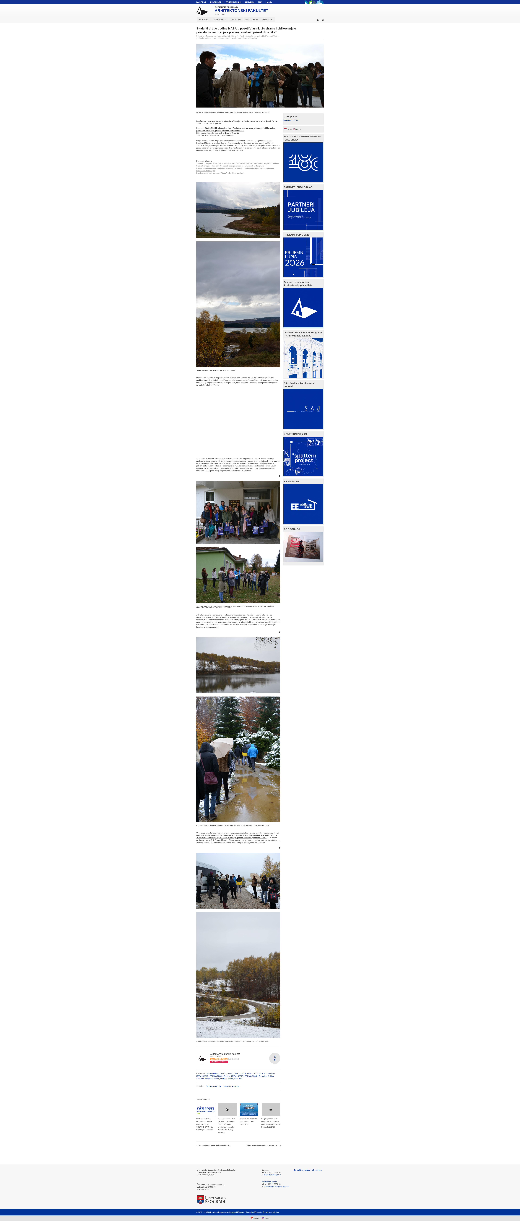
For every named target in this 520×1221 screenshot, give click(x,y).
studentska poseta (212, 1079)
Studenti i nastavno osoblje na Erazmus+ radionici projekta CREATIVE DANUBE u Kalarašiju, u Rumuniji (204, 1124)
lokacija (230, 1074)
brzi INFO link (201, 2)
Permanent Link (215, 1086)
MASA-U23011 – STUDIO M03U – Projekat (258, 1074)
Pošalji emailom (232, 1086)
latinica (295, 120)
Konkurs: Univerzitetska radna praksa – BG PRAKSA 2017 (248, 1121)
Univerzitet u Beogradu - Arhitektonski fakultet (213, 36)
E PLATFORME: (215, 2)
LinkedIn (318, 2)
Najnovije (234, 36)
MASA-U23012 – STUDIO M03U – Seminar (213, 1076)
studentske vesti (219, 1062)
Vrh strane (317, 1212)
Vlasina (223, 1074)
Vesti (242, 36)
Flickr (314, 2)
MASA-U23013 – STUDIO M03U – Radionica (248, 1076)
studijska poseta (226, 1079)
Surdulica (238, 1079)
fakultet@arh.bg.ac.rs (272, 1175)
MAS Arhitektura (219, 1059)
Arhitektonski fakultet (228, 1054)
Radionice (233, 1059)
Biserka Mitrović (213, 1074)
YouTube (310, 2)
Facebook (306, 2)
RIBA (260, 2)
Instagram (322, 2)
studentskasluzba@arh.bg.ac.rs (276, 1187)
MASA (237, 1074)
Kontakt (269, 2)
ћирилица (287, 120)
